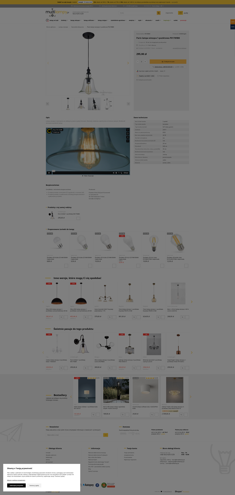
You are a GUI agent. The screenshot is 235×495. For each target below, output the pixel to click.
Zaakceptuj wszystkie (16, 485)
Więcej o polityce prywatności (16, 480)
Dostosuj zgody (34, 485)
